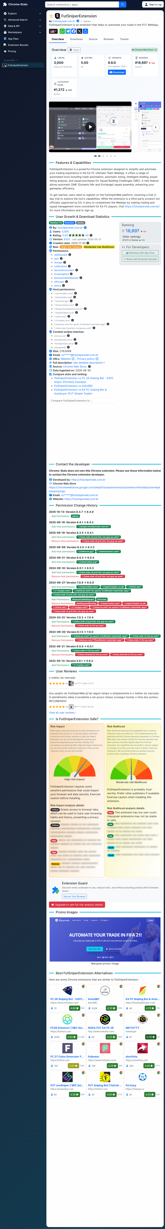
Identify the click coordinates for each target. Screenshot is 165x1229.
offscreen (59, 281)
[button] (153, 4)
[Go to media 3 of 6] (103, 156)
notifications (60, 266)
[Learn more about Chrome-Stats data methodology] (89, 366)
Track (75, 50)
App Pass (13, 38)
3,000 (65, 231)
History (12, 60)
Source (93, 39)
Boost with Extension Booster (141, 259)
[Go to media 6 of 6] (115, 156)
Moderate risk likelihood (99, 247)
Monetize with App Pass (142, 252)
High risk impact (71, 247)
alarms (57, 285)
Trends (124, 39)
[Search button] (122, 4)
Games (87, 21)
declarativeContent (64, 270)
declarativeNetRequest (66, 277)
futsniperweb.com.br (64, 21)
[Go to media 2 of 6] (99, 156)
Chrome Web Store (144, 50)
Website (66, 358)
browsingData (61, 274)
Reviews (109, 39)
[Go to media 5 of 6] (111, 156)
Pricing (12, 51)
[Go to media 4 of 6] (107, 156)
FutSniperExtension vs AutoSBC (73, 385)
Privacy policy (86, 358)
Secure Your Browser (74, 896)
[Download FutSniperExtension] (118, 65)
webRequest (60, 254)
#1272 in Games (131, 240)
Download (76, 39)
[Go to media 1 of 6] (95, 156)
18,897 (136, 230)
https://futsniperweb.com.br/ (142, 206)
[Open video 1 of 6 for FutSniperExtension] (90, 127)
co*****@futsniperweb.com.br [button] (79, 355)
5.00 (75, 235)
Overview (58, 39)
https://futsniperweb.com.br (88, 479)
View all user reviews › (62, 712)
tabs (56, 258)
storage (58, 262)
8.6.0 (67, 239)
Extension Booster (18, 45)
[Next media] (155, 127)
